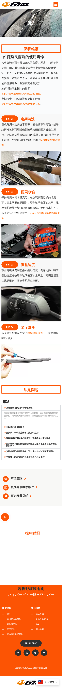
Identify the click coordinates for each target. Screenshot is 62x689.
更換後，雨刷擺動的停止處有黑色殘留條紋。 (26, 457)
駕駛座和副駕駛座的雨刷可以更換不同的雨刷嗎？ (28, 438)
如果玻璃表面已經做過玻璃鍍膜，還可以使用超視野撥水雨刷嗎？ (31, 445)
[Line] (35, 652)
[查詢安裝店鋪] (6, 496)
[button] (55, 4)
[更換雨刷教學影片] (6, 488)
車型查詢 (16, 478)
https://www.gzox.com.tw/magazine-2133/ (21, 93)
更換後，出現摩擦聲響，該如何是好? (22, 432)
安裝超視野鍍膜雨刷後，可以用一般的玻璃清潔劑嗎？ (30, 451)
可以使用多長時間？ (15, 427)
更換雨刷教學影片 (22, 487)
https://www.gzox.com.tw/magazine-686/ (20, 103)
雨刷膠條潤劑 (35, 332)
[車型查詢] (6, 479)
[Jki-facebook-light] (18, 652)
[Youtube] (44, 652)
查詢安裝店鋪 (19, 495)
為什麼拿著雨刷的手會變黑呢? (19, 408)
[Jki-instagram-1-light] (27, 652)
